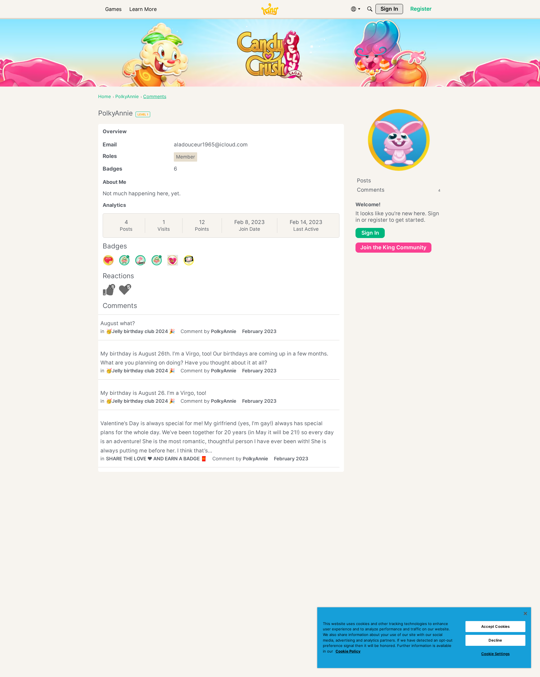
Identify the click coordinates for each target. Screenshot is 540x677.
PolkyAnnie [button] (223, 331)
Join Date (249, 229)
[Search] (370, 9)
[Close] (525, 613)
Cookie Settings (495, 653)
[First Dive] (156, 260)
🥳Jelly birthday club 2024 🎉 (140, 331)
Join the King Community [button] (393, 247)
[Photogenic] (188, 260)
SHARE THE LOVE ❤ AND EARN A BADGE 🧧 (156, 458)
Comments (398, 190)
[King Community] (269, 9)
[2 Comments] (124, 260)
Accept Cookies (495, 626)
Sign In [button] (370, 233)
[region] (424, 637)
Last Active (306, 229)
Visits (164, 229)
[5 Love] (108, 260)
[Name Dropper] (140, 260)
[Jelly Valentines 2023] (172, 260)
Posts (126, 229)
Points (202, 229)
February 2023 (259, 331)
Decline (495, 640)
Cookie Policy (348, 651)
